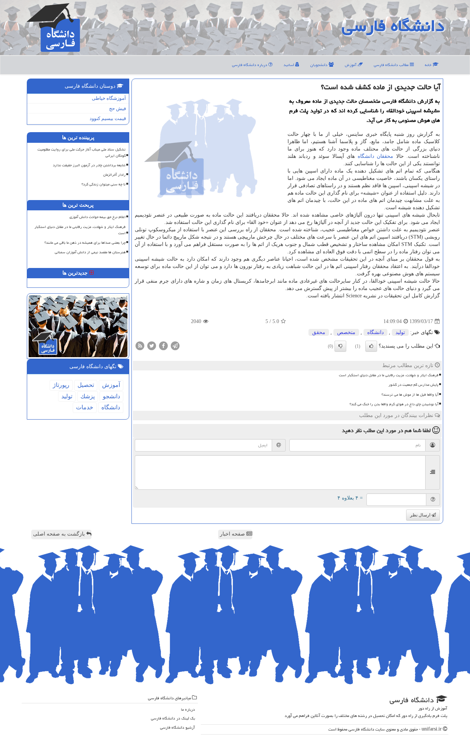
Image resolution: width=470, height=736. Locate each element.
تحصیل (85, 385)
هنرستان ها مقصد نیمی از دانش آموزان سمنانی (90, 252)
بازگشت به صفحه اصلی (59, 534)
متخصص (346, 332)
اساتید (289, 65)
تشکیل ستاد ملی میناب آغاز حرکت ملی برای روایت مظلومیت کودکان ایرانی (81, 152)
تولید (400, 332)
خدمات (84, 407)
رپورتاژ (61, 385)
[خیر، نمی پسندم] (340, 346)
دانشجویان (319, 65)
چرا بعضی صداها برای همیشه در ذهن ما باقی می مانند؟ (85, 242)
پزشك (87, 396)
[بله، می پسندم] (371, 346)
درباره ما (188, 709)
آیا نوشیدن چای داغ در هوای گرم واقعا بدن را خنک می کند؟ (394, 404)
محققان (385, 156)
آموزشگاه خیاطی (109, 98)
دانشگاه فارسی (393, 25)
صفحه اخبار (233, 534)
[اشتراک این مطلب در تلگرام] (175, 345)
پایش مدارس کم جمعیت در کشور (413, 384)
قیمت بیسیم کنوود (108, 118)
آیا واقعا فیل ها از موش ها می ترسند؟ (410, 394)
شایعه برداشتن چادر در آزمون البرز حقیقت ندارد (89, 165)
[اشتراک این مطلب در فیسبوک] (163, 345)
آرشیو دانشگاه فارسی (177, 727)
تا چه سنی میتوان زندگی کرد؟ (104, 184)
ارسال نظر (420, 515)
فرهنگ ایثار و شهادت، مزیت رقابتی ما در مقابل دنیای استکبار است (388, 375)
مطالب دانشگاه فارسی (392, 65)
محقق (318, 332)
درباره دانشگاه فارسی (250, 65)
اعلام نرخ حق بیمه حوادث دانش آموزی (97, 217)
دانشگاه (366, 156)
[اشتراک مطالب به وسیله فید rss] (140, 345)
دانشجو (111, 396)
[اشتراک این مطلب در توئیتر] (152, 345)
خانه (429, 65)
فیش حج (117, 108)
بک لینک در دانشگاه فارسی (173, 718)
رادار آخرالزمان (114, 174)
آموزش (351, 65)
